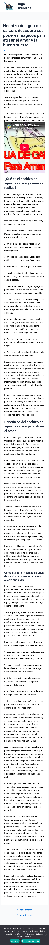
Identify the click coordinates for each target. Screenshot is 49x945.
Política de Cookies (30, 941)
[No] (45, 935)
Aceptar (14, 941)
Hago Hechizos (24, 6)
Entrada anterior (24, 910)
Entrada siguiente (24, 915)
